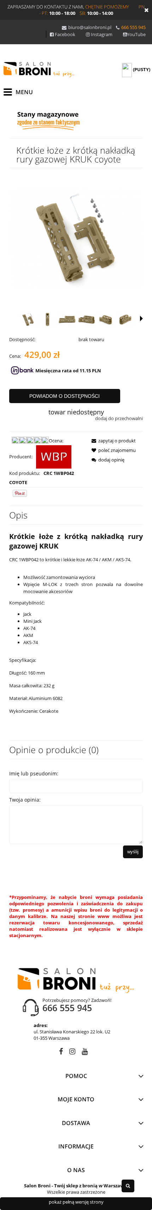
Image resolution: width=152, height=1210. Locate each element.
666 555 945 (133, 27)
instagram (72, 1052)
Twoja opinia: (25, 799)
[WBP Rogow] (53, 456)
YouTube (136, 34)
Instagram (101, 34)
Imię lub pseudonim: (33, 773)
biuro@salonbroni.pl (89, 27)
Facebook (65, 34)
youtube (85, 1052)
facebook (61, 1052)
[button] (141, 318)
